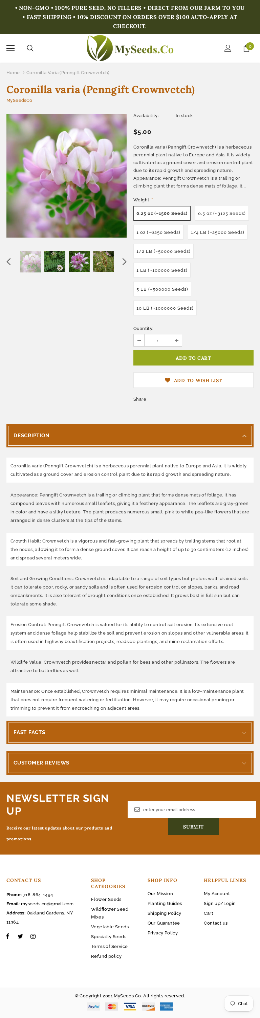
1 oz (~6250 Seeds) (158, 232)
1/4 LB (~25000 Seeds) (217, 232)
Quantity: (143, 328)
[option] (66, 175)
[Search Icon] (30, 48)
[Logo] (130, 48)
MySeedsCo (19, 100)
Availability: (146, 115)
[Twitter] (20, 936)
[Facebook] (8, 936)
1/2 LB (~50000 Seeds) (163, 251)
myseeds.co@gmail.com (47, 903)
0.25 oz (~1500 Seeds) (162, 213)
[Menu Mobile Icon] (10, 48)
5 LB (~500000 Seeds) (162, 289)
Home (13, 72)
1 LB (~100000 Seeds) (162, 270)
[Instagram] (33, 936)
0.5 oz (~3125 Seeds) (222, 213)
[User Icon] (228, 48)
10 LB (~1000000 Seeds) (165, 308)
